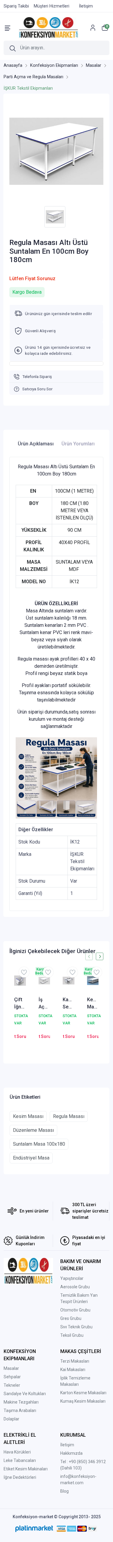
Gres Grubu (70, 1318)
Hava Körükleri (17, 1452)
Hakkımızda (71, 1453)
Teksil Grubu (71, 1335)
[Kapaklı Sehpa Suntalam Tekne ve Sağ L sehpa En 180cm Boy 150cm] (68, 980)
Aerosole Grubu (75, 1286)
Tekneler (12, 1385)
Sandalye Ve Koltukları (25, 1393)
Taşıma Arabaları (20, 1410)
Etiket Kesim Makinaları (26, 1468)
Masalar (11, 1368)
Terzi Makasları (74, 1361)
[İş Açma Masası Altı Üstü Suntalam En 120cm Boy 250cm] (44, 980)
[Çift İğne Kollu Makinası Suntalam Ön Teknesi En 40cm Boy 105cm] (20, 980)
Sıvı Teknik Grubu (76, 1326)
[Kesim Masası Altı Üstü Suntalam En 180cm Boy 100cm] (93, 980)
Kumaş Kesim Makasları (82, 1401)
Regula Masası (68, 1116)
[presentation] (89, 956)
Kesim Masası (28, 1116)
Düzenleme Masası (33, 1130)
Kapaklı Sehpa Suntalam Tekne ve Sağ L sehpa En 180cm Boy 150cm (68, 1004)
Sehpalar (12, 1376)
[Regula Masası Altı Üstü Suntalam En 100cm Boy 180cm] (56, 151)
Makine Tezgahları (21, 1402)
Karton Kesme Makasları (83, 1392)
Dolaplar (11, 1419)
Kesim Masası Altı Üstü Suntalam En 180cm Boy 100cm (93, 1004)
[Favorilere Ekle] (24, 972)
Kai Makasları (72, 1369)
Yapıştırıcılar (71, 1278)
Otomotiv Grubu (75, 1310)
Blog (64, 1491)
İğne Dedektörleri (20, 1477)
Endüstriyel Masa (31, 1158)
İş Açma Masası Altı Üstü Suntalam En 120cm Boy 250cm (44, 1004)
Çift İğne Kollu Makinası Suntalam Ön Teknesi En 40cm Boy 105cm (20, 1004)
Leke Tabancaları (20, 1460)
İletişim (67, 1444)
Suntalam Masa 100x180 (39, 1144)
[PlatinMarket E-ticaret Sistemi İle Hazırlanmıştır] (34, 1528)
